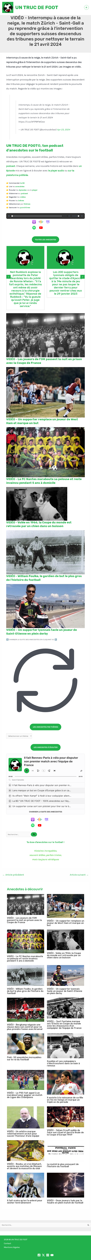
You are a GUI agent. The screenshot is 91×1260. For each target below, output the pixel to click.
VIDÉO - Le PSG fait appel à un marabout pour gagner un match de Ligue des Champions (24, 1095)
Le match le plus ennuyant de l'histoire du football (63, 1165)
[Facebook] (39, 1255)
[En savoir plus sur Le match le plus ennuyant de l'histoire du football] (65, 1150)
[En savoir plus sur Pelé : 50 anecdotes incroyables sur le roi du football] (25, 1043)
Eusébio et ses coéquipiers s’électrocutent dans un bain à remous (63, 1063)
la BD (22, 183)
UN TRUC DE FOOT (36, 7)
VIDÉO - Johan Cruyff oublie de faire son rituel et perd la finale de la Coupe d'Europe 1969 (65, 1132)
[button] (34, 834)
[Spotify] (35, 227)
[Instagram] (47, 1255)
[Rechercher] (34, 834)
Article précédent (13, 874)
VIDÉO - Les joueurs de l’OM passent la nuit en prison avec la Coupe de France (24, 920)
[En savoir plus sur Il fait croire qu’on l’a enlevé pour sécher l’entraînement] (25, 1185)
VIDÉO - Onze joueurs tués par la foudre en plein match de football (65, 1201)
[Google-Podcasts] (42, 222)
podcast (10, 166)
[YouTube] (42, 227)
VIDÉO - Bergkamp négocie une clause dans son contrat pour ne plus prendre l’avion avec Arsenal (24, 1026)
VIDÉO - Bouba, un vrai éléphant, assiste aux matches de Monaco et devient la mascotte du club (24, 1166)
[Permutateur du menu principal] (86, 7)
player (34, 190)
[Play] (9, 216)
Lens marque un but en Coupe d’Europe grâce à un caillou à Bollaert (48, 790)
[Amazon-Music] (49, 222)
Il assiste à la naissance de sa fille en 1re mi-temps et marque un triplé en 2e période (65, 1099)
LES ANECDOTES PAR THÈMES (45, 727)
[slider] (36, 216)
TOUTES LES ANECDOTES (45, 239)
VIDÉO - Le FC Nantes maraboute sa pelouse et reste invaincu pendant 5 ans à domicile (25, 958)
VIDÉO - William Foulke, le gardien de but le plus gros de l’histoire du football (25, 991)
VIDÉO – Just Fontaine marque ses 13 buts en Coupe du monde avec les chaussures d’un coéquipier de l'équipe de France (64, 1024)
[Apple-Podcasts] (35, 222)
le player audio (56, 170)
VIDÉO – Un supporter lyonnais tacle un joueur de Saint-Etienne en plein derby (64, 991)
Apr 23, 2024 (63, 129)
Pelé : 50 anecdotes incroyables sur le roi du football (24, 1058)
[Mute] (69, 216)
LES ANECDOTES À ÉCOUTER (45, 747)
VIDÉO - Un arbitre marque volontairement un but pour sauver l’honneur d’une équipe (23, 1133)
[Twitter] (43, 1255)
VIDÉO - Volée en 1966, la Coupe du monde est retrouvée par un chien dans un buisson (64, 955)
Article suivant (79, 874)
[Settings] (82, 216)
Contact (7, 1243)
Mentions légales (12, 1247)
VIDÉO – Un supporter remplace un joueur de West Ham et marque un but (65, 923)
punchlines (25, 207)
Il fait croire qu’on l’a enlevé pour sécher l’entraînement (24, 1201)
